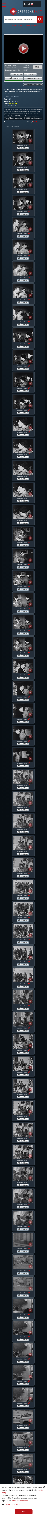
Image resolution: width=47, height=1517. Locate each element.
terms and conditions (20, 1500)
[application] (23, 49)
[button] (23, 48)
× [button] (44, 1487)
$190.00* (26, 65)
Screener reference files (12, 70)
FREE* (26, 70)
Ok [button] (23, 1512)
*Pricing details (37, 67)
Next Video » (30, 74)
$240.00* (26, 68)
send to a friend (35, 84)
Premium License (10, 68)
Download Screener (33, 78)
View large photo (22, 145)
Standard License (10, 65)
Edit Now (36, 122)
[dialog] (23, 1500)
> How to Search (17, 25)
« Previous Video (17, 74)
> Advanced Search (32, 25)
